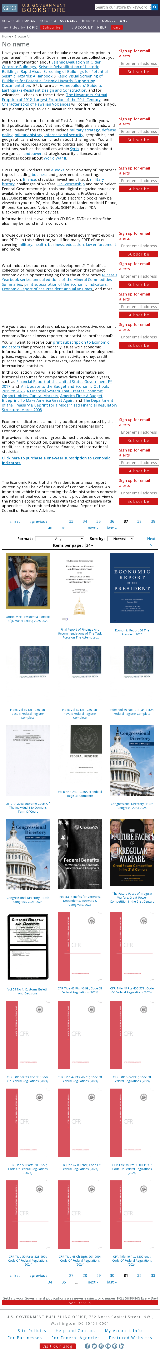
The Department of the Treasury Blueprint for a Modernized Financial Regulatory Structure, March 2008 (59, 405)
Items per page (67, 545)
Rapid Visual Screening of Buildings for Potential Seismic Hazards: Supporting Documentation (52, 81)
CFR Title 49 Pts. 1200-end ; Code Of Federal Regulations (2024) (132, 1260)
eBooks (57, 169)
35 (98, 521)
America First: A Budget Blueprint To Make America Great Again (52, 398)
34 (85, 521)
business (40, 174)
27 (71, 1275)
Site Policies (32, 1330)
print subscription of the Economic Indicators (65, 284)
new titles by (31, 27)
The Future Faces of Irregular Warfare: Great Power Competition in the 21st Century (132, 897)
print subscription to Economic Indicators (55, 344)
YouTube (108, 1346)
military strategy (85, 129)
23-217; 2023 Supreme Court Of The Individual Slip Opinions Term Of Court (28, 807)
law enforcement (101, 244)
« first (15, 521)
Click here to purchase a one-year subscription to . (56, 460)
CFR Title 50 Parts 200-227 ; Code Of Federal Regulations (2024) (28, 1169)
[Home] (35, 10)
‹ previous (38, 521)
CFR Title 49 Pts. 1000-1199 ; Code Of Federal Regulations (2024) (132, 1169)
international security (63, 134)
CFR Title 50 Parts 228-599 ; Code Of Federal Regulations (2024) (28, 1260)
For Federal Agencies (75, 1337)
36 (112, 521)
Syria (74, 148)
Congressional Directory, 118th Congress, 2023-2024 (132, 806)
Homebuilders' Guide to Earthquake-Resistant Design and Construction (52, 88)
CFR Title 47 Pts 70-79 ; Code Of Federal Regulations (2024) (80, 1079)
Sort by (97, 538)
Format (24, 538)
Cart (116, 27)
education (75, 244)
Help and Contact (76, 1330)
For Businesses (25, 1337)
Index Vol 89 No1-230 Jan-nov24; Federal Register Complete (80, 714)
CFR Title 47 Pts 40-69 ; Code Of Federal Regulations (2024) (80, 990)
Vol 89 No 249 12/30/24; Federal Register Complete (80, 794)
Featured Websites (130, 1337)
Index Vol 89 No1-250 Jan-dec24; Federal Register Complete (28, 714)
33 (71, 521)
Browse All (19, 21)
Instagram (101, 1346)
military (25, 244)
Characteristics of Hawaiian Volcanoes (36, 104)
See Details (80, 1303)
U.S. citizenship (71, 183)
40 (50, 527)
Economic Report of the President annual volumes (47, 288)
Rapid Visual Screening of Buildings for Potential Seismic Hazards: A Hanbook (55, 74)
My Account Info (123, 1330)
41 (64, 527)
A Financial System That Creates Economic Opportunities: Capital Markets (52, 393)
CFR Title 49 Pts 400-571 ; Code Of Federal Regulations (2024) (132, 990)
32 (139, 1275)
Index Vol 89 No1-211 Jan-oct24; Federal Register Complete (132, 712)
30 (112, 1275)
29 (98, 1275)
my (81, 27)
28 (85, 1275)
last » (112, 527)
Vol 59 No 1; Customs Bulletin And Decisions (28, 991)
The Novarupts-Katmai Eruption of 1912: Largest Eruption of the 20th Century (54, 97)
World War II (55, 158)
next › (93, 527)
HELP (102, 27)
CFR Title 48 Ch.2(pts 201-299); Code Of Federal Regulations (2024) (80, 1260)
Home (6, 36)
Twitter (94, 1346)
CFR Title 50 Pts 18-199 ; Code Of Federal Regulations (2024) (28, 1079)
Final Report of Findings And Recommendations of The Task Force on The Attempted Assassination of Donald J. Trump (80, 633)
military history (28, 134)
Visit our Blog (57, 1346)
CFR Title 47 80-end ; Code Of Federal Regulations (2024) (80, 1167)
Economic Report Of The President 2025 (132, 632)
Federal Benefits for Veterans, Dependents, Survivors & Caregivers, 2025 (80, 901)
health (40, 244)
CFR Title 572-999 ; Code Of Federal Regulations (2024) (132, 1079)
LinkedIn (121, 1346)
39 (153, 521)
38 (139, 521)
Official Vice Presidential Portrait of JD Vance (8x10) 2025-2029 (28, 619)
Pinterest (114, 1346)
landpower (31, 153)
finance (29, 179)
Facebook (87, 1346)
